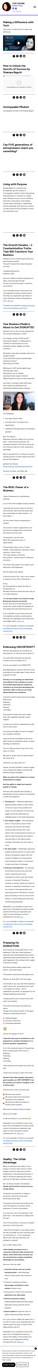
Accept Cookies (8, 1365)
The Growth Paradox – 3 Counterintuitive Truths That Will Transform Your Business (18, 250)
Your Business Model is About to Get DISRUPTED (18, 325)
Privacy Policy (22, 1365)
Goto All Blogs (16, 11)
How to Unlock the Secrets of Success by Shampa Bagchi (16, 69)
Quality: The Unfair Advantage (14, 1160)
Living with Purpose (15, 184)
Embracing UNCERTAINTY (19, 647)
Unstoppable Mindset (16, 107)
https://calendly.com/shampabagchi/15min (18, 466)
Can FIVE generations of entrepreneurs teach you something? (18, 148)
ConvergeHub (8, 616)
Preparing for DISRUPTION (11, 944)
